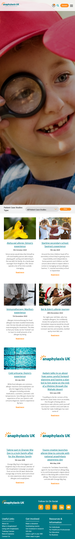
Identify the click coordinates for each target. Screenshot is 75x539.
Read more (20, 272)
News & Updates (8, 534)
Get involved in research (35, 529)
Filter (65, 209)
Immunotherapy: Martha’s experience (20, 311)
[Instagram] (54, 507)
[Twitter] (47, 507)
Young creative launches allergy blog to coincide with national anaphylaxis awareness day (55, 454)
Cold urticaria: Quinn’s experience (19, 375)
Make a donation (32, 524)
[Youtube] (68, 507)
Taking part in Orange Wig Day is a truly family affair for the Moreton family (20, 453)
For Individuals (54, 527)
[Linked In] (61, 507)
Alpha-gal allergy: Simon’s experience (20, 244)
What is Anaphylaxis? (9, 526)
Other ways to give (33, 536)
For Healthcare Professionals (59, 530)
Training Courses (8, 531)
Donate (64, 5)
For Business (53, 535)
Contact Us (6, 536)
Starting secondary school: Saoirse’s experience (55, 244)
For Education (54, 532)
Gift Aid (28, 531)
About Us (5, 524)
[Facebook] (40, 507)
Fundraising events (32, 526)
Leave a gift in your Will (34, 534)
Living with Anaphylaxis (10, 529)
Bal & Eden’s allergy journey (55, 309)
